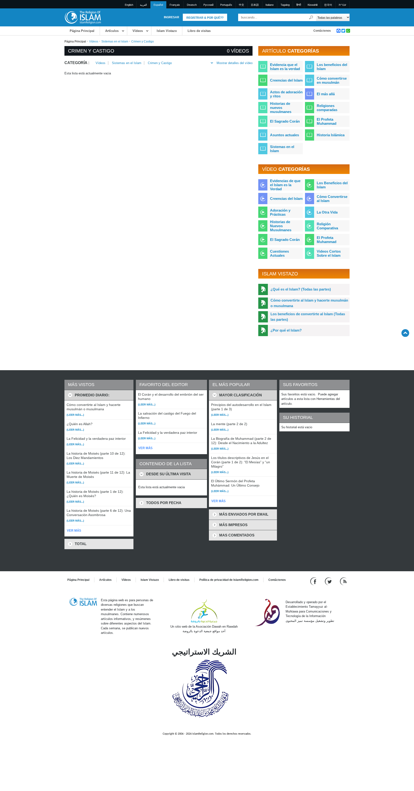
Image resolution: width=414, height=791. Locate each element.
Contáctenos (322, 30)
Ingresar (171, 17)
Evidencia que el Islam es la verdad (285, 67)
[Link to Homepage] (82, 17)
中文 (241, 4)
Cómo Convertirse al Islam (332, 199)
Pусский (208, 4)
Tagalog (285, 4)
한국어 (328, 4)
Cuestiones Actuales (279, 253)
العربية (143, 4)
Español (158, 4)
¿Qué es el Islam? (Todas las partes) (300, 289)
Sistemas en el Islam (114, 41)
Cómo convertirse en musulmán (332, 80)
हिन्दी (298, 4)
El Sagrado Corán (285, 121)
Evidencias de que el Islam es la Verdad (285, 185)
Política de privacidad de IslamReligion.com (229, 580)
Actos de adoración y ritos (286, 94)
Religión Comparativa (327, 226)
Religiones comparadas (327, 108)
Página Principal (82, 31)
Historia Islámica (331, 135)
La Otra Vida (327, 212)
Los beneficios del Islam (332, 67)
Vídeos (137, 31)
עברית (342, 4)
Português (226, 4)
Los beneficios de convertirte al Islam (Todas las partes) (307, 316)
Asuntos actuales (284, 135)
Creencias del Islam (286, 80)
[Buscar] (311, 17)
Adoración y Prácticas (280, 212)
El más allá (326, 94)
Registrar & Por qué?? (205, 17)
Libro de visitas (199, 31)
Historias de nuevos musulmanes (280, 107)
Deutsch (192, 4)
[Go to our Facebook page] (314, 581)
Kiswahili (312, 4)
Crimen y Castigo (160, 63)
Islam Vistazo (167, 31)
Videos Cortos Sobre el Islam (329, 253)
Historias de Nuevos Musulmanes (280, 226)
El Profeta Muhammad (326, 121)
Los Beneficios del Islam (332, 185)
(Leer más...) (75, 414)
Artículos (112, 31)
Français (175, 4)
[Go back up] (405, 333)
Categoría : (76, 63)
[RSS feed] (343, 581)
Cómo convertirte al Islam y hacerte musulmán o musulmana (309, 303)
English (129, 4)
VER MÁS (74, 530)
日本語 (255, 4)
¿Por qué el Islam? (286, 330)
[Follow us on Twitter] (329, 581)
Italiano (269, 4)
